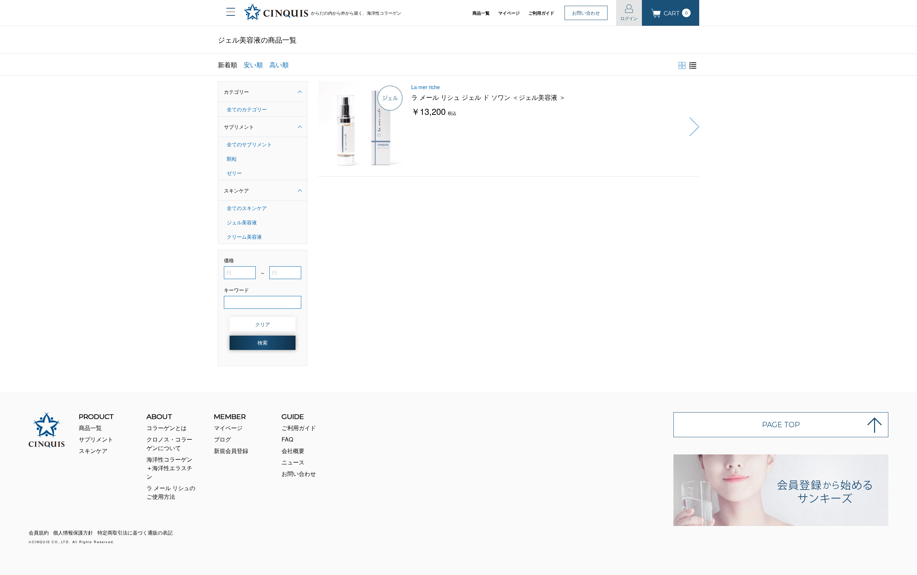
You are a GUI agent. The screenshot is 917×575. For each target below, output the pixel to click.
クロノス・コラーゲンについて (169, 443)
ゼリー (234, 172)
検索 (263, 342)
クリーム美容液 (244, 236)
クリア (262, 324)
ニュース (293, 462)
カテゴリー (236, 91)
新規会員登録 (231, 451)
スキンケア (236, 190)
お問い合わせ (586, 12)
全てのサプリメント (249, 144)
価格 (229, 260)
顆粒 (232, 158)
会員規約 (39, 532)
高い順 (279, 64)
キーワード (236, 289)
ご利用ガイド (541, 13)
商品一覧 (481, 13)
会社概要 (293, 451)
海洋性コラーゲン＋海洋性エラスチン (169, 468)
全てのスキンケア (247, 207)
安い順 (253, 64)
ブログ (222, 439)
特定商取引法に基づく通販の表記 (135, 532)
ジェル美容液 (242, 222)
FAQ (287, 439)
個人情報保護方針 (73, 532)
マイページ (509, 13)
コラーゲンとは (167, 428)
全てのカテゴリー (247, 109)
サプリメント (239, 126)
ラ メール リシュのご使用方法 (171, 492)
